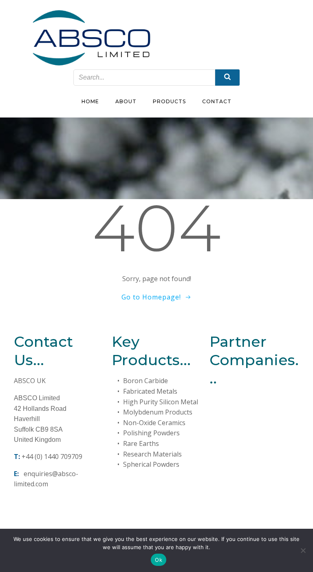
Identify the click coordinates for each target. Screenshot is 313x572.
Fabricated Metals (150, 391)
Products (169, 101)
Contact (216, 101)
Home (90, 101)
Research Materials (152, 454)
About (126, 101)
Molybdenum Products (157, 412)
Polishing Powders (151, 432)
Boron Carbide (145, 380)
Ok (158, 559)
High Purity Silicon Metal (160, 401)
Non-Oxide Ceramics (154, 422)
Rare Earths (141, 443)
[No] (303, 550)
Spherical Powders (151, 464)
